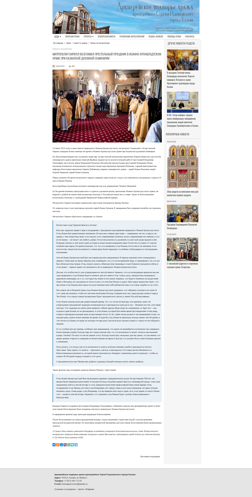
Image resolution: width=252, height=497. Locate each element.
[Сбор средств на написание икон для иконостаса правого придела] (182, 167)
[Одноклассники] (57, 444)
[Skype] (72, 444)
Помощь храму (174, 36)
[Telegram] (76, 444)
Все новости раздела (150, 456)
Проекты (88, 36)
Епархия (89, 489)
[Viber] (65, 444)
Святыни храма (72, 36)
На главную (58, 43)
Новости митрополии (100, 43)
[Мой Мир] (61, 444)
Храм (56, 36)
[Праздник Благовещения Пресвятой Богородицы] (182, 213)
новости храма (80, 43)
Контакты (189, 36)
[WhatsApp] (68, 444)
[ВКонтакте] (54, 444)
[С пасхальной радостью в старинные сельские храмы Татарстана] (182, 249)
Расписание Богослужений (132, 36)
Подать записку (156, 36)
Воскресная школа (106, 36)
